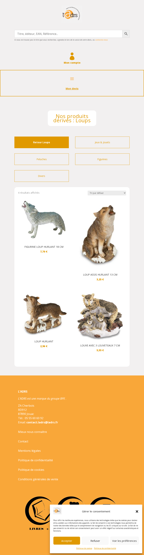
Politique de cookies (84, 548)
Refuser (95, 540)
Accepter (66, 540)
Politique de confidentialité (105, 548)
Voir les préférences (124, 540)
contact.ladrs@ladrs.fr (42, 422)
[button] (137, 511)
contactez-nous (101, 39)
